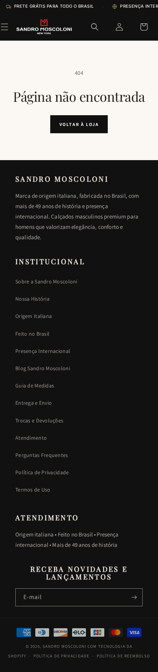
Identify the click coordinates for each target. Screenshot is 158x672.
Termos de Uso (33, 489)
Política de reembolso (123, 656)
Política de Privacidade (42, 472)
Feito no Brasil (32, 333)
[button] (4, 26)
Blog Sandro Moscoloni (42, 368)
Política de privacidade (61, 656)
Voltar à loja (79, 124)
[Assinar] (133, 597)
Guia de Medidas (34, 385)
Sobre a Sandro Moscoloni (46, 281)
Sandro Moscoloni (65, 646)
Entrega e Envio (33, 402)
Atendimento (31, 437)
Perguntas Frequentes (41, 455)
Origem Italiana (33, 316)
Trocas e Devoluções (39, 420)
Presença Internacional (42, 351)
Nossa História (32, 298)
